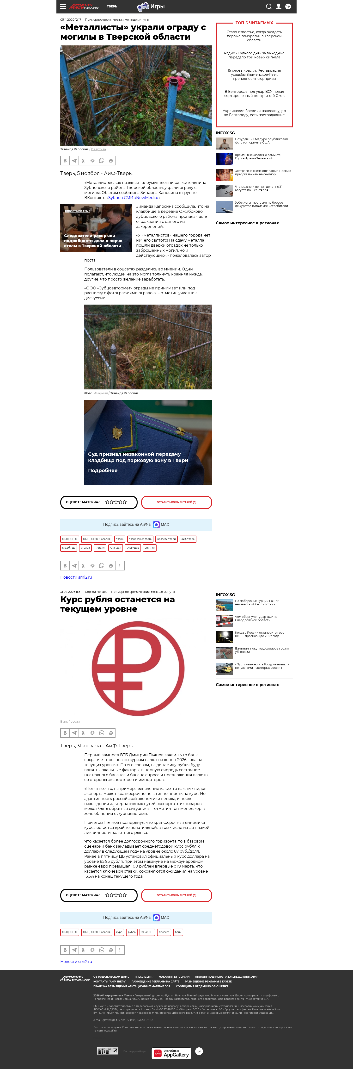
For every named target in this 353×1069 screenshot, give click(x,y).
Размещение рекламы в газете (208, 981)
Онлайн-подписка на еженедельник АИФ (226, 976)
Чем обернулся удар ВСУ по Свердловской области (256, 618)
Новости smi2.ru (76, 577)
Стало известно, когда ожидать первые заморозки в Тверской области (254, 36)
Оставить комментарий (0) (176, 502)
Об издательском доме (111, 976)
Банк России (70, 721)
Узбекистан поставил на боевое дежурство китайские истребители (261, 204)
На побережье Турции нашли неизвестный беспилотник (257, 602)
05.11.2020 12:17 (70, 19)
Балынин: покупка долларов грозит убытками (262, 650)
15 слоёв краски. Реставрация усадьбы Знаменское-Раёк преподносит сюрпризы (254, 75)
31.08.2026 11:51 (70, 592)
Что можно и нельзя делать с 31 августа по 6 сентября (258, 188)
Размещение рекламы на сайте (155, 981)
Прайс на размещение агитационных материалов (131, 986)
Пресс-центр (144, 976)
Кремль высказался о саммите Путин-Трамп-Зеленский (257, 156)
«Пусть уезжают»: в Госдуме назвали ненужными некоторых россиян (262, 666)
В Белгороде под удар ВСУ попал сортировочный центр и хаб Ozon (254, 94)
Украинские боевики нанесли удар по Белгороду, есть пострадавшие (254, 113)
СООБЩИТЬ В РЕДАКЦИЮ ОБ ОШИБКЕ (202, 986)
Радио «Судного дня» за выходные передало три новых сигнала (254, 55)
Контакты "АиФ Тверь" (109, 981)
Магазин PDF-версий (174, 976)
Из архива (98, 149)
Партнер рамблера (134, 1051)
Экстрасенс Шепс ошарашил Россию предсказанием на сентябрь (263, 172)
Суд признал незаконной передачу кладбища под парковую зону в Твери (138, 457)
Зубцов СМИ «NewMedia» (133, 197)
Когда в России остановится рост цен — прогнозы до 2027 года (260, 634)
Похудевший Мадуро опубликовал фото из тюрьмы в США (261, 141)
